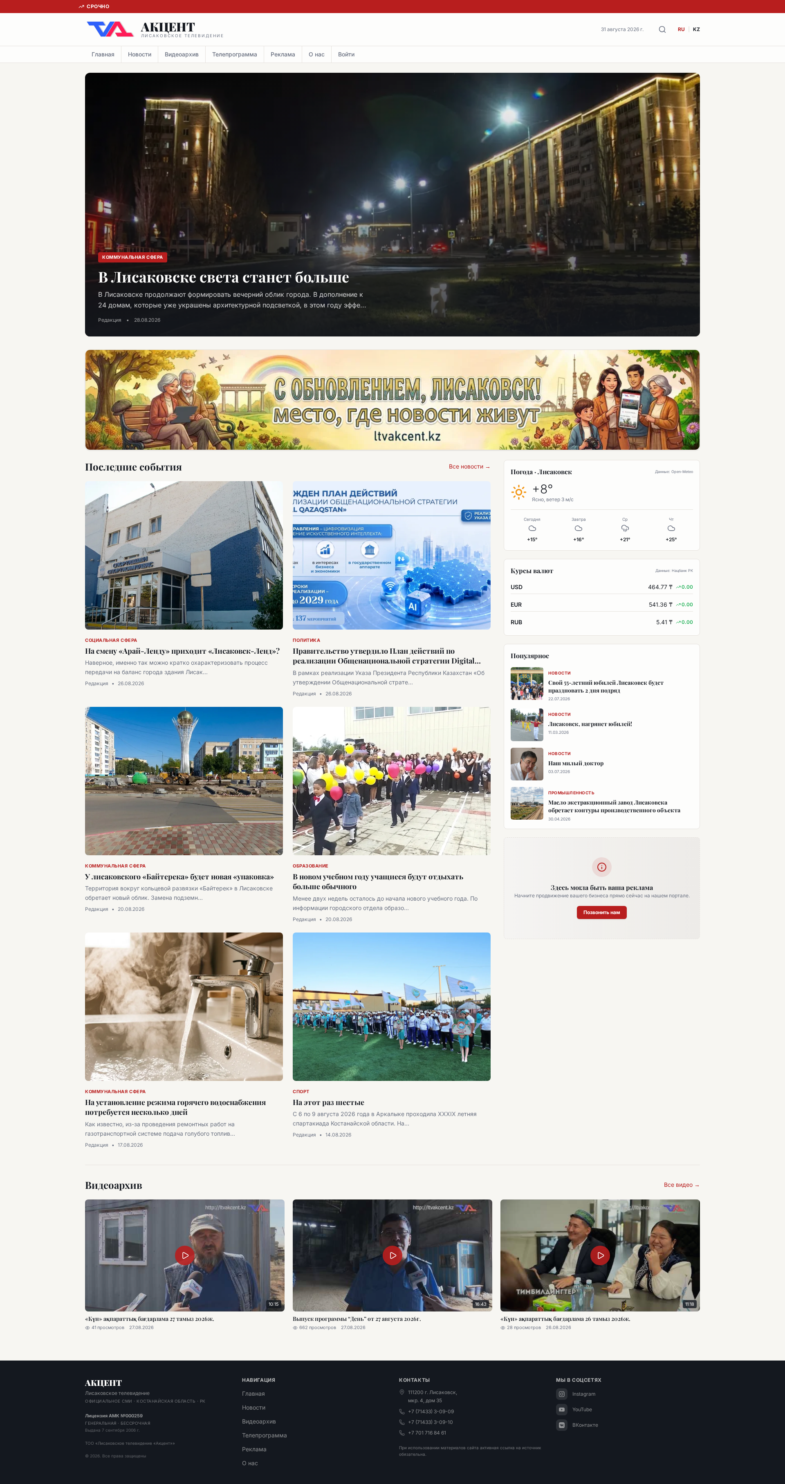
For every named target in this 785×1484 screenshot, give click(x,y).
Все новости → (470, 466)
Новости (139, 54)
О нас (317, 54)
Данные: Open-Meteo (674, 471)
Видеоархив (182, 54)
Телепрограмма (234, 54)
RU (681, 29)
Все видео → (682, 1184)
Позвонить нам (601, 912)
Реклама (283, 54)
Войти (346, 54)
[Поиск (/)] (662, 29)
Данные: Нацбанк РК (674, 570)
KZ (696, 29)
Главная (103, 54)
